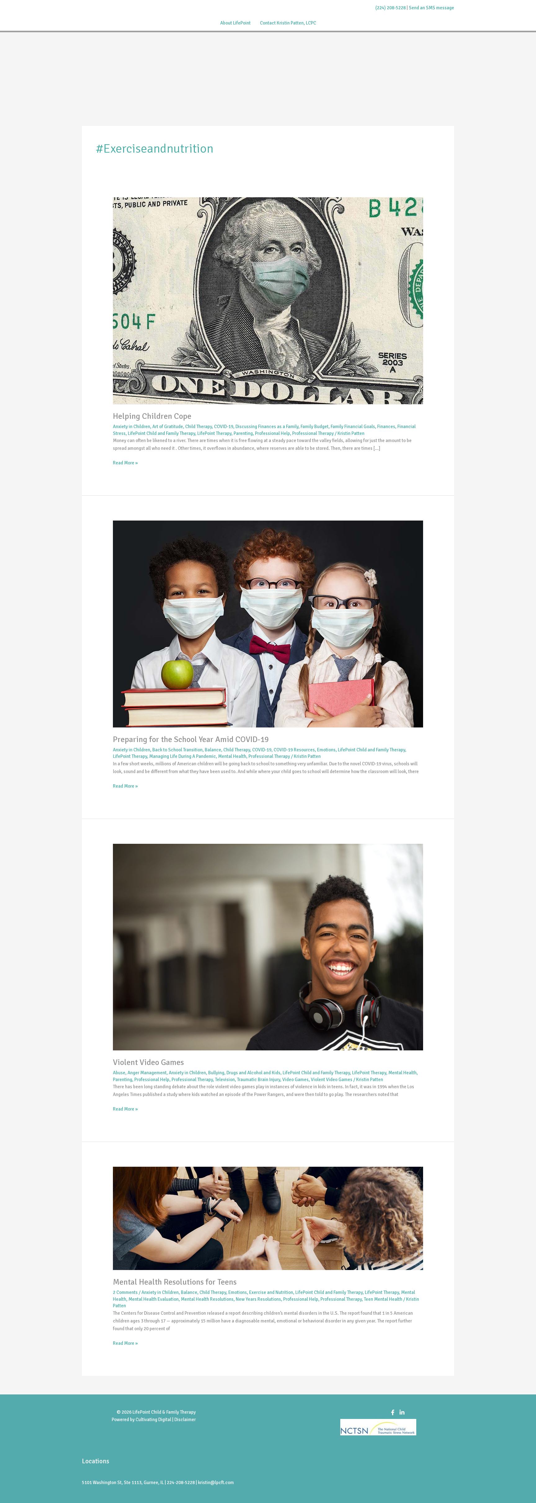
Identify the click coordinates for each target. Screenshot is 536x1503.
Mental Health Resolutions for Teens (175, 1282)
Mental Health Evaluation (153, 1299)
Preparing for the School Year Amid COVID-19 (191, 740)
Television (225, 1079)
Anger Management (147, 1073)
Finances (386, 426)
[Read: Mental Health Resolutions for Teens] (268, 1218)
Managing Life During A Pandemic (182, 756)
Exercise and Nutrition (271, 1292)
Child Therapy (198, 426)
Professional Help (272, 433)
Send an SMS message (431, 8)
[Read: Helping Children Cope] (268, 300)
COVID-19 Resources (294, 750)
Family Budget (314, 426)
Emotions (326, 750)
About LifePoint (235, 23)
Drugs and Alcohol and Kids (253, 1073)
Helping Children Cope (152, 416)
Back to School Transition (177, 750)
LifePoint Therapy (214, 433)
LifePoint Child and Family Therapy (161, 433)
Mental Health (232, 756)
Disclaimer (185, 1419)
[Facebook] (392, 1412)
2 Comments (125, 1292)
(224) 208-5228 (390, 8)
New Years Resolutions (258, 1299)
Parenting (243, 433)
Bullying (216, 1073)
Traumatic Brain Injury (258, 1079)
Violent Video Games (148, 1062)
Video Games (295, 1079)
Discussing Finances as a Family (266, 426)
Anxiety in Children (131, 426)
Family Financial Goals (353, 426)
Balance (213, 750)
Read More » (125, 462)
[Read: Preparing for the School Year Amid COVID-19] (268, 623)
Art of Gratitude (167, 426)
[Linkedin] (402, 1412)
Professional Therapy (313, 433)
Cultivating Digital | (155, 1419)
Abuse (119, 1073)
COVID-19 (223, 426)
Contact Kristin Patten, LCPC (288, 23)
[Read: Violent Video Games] (268, 947)
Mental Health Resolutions (207, 1299)
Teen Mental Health (383, 1299)
